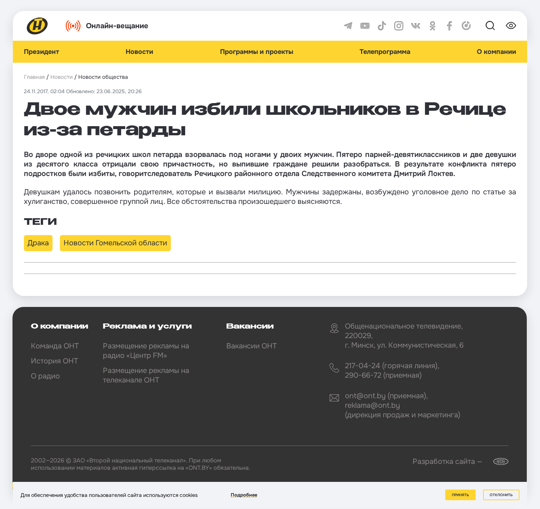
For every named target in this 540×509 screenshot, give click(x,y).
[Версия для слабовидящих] (511, 25)
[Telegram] (348, 25)
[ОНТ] (37, 26)
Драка (38, 243)
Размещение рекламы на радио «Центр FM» (146, 350)
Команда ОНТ (55, 346)
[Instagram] (398, 25)
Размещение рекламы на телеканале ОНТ (146, 375)
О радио (45, 376)
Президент (41, 51)
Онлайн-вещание (117, 25)
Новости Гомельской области (115, 243)
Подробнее (244, 495)
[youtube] (365, 25)
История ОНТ (54, 361)
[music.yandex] (466, 25)
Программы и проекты (256, 51)
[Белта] (496, 461)
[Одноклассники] (432, 25)
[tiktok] (381, 25)
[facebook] (449, 25)
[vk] (415, 25)
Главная (34, 77)
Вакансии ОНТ (251, 346)
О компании (496, 51)
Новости (139, 51)
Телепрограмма (385, 51)
